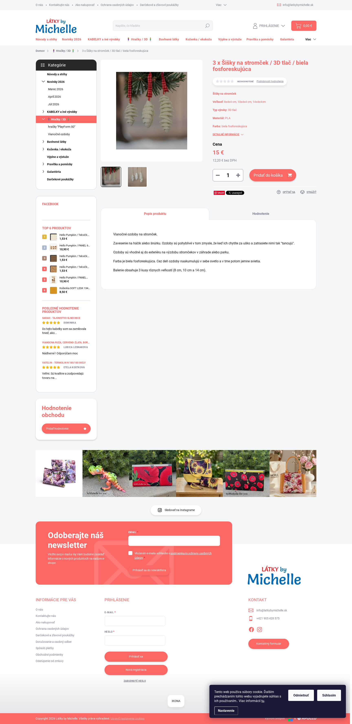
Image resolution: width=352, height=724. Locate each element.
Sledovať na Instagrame (180, 510)
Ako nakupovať (85, 5)
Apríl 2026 (54, 96)
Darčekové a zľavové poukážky (159, 5)
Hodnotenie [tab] (260, 214)
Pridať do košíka (268, 175)
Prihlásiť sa (136, 656)
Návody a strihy (57, 74)
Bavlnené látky (56, 141)
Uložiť (221, 192)
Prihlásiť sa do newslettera (149, 570)
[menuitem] (47, 39)
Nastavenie (226, 711)
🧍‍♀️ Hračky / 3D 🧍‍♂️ (58, 119)
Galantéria (54, 171)
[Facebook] (251, 629)
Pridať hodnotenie (57, 428)
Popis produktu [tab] (155, 214)
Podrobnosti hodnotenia (270, 81)
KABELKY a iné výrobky (62, 111)
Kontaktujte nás (59, 5)
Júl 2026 (53, 104)
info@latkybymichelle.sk (271, 610)
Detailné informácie (226, 134)
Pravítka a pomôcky (59, 164)
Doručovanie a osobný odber (54, 641)
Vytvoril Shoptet (275, 718)
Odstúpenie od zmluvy (50, 661)
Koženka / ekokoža (59, 149)
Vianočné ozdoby (59, 134)
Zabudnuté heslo (135, 681)
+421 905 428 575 (267, 618)
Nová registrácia (136, 669)
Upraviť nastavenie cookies (127, 718)
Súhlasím (329, 695)
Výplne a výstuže (58, 157)
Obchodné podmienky (49, 654)
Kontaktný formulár (268, 643)
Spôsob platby (45, 648)
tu (262, 701)
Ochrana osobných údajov (117, 5)
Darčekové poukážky (60, 179)
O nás (39, 5)
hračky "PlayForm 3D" (61, 126)
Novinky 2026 (56, 81)
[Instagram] (259, 629)
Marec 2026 (55, 89)
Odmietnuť (301, 695)
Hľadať (207, 25)
